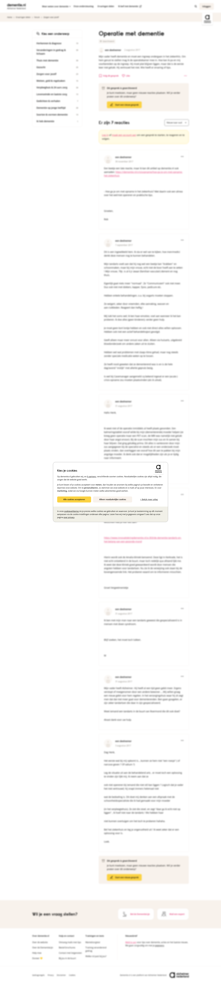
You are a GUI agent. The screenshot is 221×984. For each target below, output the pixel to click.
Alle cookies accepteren (74, 499)
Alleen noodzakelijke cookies (112, 499)
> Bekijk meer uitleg (149, 499)
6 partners (91, 476)
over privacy (69, 517)
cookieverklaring (71, 511)
